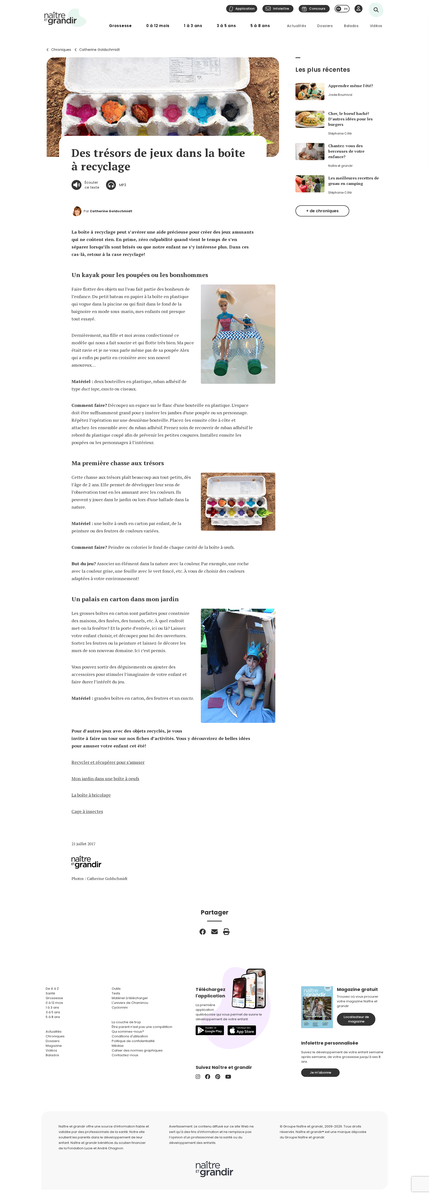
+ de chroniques (322, 211)
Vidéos (376, 25)
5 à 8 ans (260, 25)
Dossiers (325, 25)
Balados (351, 25)
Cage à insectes (87, 811)
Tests (116, 993)
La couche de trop (126, 1022)
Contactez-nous (125, 1055)
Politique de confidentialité (133, 1041)
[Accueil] (65, 18)
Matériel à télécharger (130, 998)
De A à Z (52, 988)
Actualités (296, 25)
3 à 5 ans (226, 25)
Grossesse (120, 25)
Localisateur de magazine (356, 1019)
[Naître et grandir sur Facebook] (207, 1076)
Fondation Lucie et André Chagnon (95, 1148)
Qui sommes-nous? (128, 1031)
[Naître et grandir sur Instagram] (198, 1076)
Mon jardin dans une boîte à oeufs (105, 778)
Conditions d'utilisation (130, 1036)
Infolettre (281, 8)
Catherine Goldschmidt (99, 49)
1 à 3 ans (193, 25)
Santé (50, 993)
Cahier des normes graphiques (137, 1050)
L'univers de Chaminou (130, 1002)
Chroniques (61, 49)
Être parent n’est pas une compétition (142, 1026)
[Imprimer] (226, 931)
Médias (118, 1045)
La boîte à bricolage (91, 795)
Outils (116, 988)
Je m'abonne (320, 1072)
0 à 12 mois (158, 25)
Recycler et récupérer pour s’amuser (108, 762)
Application (244, 8)
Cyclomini (120, 1007)
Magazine (54, 1045)
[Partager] (202, 931)
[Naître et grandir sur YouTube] (228, 1076)
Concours (317, 8)
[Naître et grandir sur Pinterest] (217, 1076)
